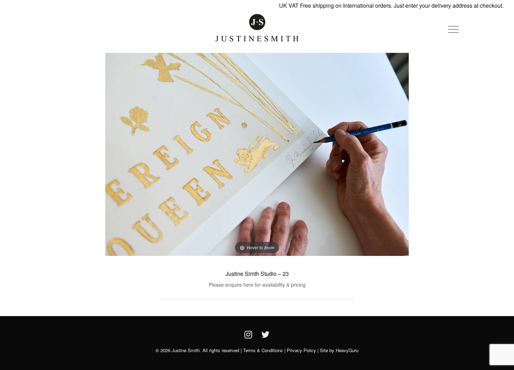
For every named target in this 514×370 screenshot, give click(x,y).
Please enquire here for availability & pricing (257, 284)
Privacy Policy (301, 350)
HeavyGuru (347, 350)
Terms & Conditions (263, 350)
